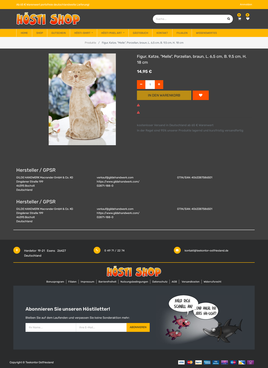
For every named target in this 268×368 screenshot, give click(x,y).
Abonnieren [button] (138, 327)
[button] (201, 95)
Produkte (90, 42)
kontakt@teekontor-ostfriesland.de (206, 250)
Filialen (72, 281)
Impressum (87, 281)
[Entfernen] (141, 84)
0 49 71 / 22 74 (114, 250)
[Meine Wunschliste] (248, 19)
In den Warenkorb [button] (164, 95)
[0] (239, 19)
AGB (174, 281)
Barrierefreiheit (107, 281)
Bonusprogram (55, 281)
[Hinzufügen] (159, 84)
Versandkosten (191, 281)
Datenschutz (160, 281)
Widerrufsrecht (212, 281)
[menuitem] (24, 33)
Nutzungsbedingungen (134, 281)
